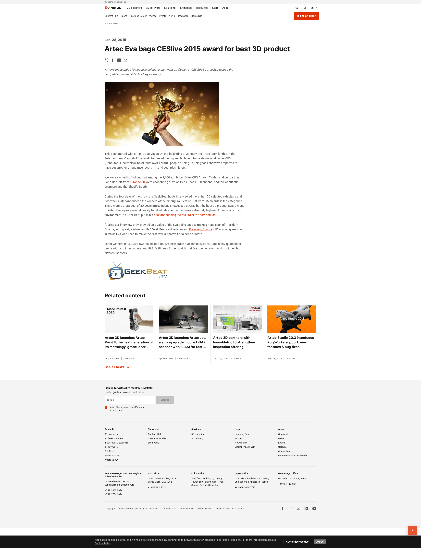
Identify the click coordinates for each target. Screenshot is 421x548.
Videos (153, 16)
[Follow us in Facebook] (282, 508)
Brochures (182, 16)
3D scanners (111, 434)
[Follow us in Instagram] (290, 508)
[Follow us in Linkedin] (306, 508)
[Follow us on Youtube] (314, 508)
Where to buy (111, 459)
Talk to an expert (306, 15)
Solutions (109, 451)
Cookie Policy (222, 508)
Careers (282, 447)
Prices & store (112, 455)
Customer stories (157, 438)
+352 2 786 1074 (114, 494)
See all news (115, 367)
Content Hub (111, 16)
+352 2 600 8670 (114, 490)
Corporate (283, 434)
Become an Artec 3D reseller (293, 455)
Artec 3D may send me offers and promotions (127, 409)
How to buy (241, 442)
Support (239, 438)
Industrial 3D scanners (116, 442)
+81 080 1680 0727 (245, 487)
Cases (124, 16)
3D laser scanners (114, 438)
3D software (111, 447)
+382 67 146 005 (287, 484)
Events (162, 16)
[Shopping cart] (305, 8)
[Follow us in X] (298, 508)
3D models (196, 16)
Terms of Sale (186, 508)
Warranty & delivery (245, 447)
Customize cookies (297, 541)
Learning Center (138, 16)
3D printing (197, 438)
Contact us (284, 451)
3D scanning (198, 434)
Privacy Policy (204, 508)
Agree (320, 541)
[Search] (297, 8)
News (172, 16)
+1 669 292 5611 (157, 487)
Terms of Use (169, 508)
